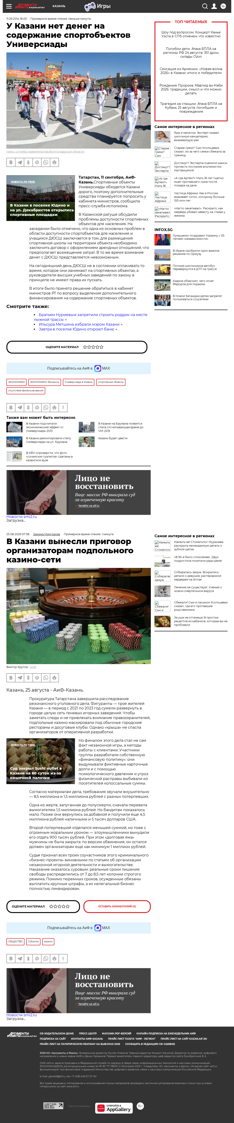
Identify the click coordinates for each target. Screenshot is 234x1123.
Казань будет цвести (113, 438)
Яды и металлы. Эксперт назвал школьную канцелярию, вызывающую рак (196, 136)
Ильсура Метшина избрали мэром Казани (79, 324)
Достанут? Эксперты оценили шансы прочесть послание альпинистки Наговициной (200, 166)
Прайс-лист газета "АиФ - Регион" (131, 1038)
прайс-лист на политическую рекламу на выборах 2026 (80, 1044)
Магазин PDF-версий (116, 1033)
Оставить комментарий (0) (117, 906)
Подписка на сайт (53, 1038)
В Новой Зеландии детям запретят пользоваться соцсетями (197, 297)
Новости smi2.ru (21, 517)
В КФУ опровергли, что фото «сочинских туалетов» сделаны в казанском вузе (49, 456)
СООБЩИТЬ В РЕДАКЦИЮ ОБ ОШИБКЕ (150, 1044)
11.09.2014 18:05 (16, 18)
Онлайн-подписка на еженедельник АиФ (166, 1033)
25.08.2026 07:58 (17, 534)
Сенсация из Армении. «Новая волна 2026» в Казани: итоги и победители (191, 71)
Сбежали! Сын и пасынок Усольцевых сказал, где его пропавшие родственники (201, 606)
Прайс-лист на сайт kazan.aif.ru (184, 1038)
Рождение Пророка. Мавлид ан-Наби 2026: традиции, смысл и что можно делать (191, 89)
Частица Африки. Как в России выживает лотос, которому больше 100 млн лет (199, 196)
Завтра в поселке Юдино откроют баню (76, 329)
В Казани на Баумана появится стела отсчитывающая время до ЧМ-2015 (121, 427)
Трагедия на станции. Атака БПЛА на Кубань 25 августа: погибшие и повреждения (191, 108)
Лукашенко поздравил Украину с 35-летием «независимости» (199, 237)
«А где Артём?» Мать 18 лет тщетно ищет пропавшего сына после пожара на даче (199, 181)
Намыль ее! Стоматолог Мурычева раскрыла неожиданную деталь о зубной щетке (198, 545)
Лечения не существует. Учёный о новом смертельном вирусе (198, 589)
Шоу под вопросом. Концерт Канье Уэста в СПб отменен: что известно (191, 34)
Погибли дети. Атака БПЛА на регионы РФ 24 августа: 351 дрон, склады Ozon (191, 53)
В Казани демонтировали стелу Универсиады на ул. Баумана (48, 440)
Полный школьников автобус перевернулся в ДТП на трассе (195, 267)
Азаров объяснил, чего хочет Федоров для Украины (193, 282)
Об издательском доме (57, 1033)
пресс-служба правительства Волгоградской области (45, 151)
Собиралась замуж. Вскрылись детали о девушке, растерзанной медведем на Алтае (197, 575)
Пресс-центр (88, 1033)
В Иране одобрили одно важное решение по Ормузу (196, 252)
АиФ (33, 667)
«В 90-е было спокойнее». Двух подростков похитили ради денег (198, 558)
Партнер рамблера (79, 1106)
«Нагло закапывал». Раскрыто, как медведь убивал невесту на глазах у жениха (199, 212)
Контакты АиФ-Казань (87, 1038)
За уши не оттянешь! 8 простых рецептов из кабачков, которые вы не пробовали (200, 621)
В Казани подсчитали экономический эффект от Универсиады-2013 (45, 427)
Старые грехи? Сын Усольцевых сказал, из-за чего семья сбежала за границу (199, 151)
